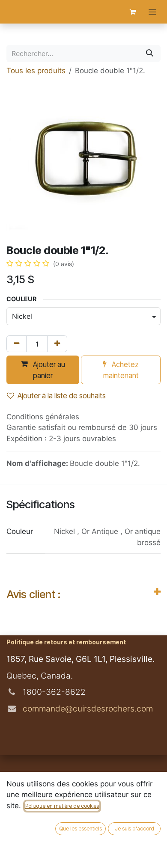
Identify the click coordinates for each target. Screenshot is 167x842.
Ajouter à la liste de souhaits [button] (62, 395)
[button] (42, 370)
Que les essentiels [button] (80, 828)
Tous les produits (36, 70)
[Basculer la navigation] (152, 11)
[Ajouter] (57, 344)
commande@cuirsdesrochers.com (87, 708)
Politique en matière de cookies (62, 806)
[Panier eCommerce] (133, 12)
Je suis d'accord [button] (134, 828)
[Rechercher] (150, 53)
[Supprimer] (16, 344)
